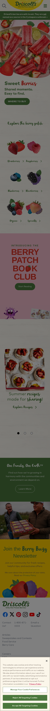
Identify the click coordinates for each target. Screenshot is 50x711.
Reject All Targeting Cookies (25, 698)
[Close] (47, 661)
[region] (25, 684)
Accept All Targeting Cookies (25, 706)
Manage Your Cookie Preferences (25, 690)
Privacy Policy (35, 684)
